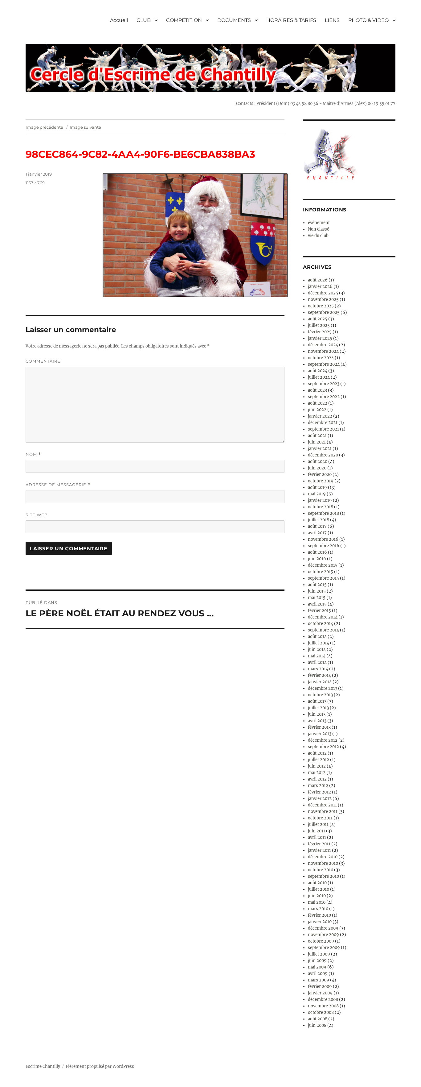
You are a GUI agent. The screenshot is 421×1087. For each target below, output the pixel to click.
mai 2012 (316, 772)
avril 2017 (317, 532)
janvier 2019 (320, 500)
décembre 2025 (323, 293)
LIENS (332, 20)
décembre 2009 (323, 928)
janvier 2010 (320, 921)
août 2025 (317, 319)
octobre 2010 (320, 870)
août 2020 (317, 461)
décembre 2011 (322, 805)
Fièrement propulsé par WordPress (100, 1066)
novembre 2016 (323, 539)
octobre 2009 (321, 941)
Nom (33, 454)
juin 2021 (317, 442)
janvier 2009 (320, 993)
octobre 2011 (320, 818)
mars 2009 (318, 980)
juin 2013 (316, 714)
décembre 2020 (323, 455)
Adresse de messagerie (58, 484)
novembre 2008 (323, 1006)
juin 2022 (317, 409)
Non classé (318, 229)
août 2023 (317, 390)
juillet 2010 (318, 889)
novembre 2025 (323, 299)
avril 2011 (317, 837)
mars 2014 (318, 669)
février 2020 (320, 474)
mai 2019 (317, 494)
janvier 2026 (320, 286)
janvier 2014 (320, 682)
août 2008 (317, 1019)
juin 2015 (317, 591)
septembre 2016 (323, 545)
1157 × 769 (35, 182)
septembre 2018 (323, 513)
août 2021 (317, 435)
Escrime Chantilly (43, 1066)
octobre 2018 (320, 507)
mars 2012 (318, 785)
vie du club (318, 235)
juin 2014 (317, 649)
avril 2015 (317, 604)
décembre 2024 (323, 345)
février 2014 (319, 675)
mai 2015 (316, 597)
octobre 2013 (320, 695)
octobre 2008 (321, 1012)
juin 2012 (317, 766)
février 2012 (319, 792)
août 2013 (317, 701)
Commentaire (43, 361)
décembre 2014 (322, 617)
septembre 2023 (323, 383)
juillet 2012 (318, 759)
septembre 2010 (323, 876)
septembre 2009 (324, 947)
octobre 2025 (321, 306)
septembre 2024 (324, 364)
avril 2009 (318, 973)
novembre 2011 (322, 811)
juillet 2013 (318, 707)
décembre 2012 (322, 740)
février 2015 (319, 610)
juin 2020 (317, 468)
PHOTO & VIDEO (368, 20)
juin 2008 (317, 1025)
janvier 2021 (320, 448)
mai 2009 (317, 967)
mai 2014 (316, 656)
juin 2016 (317, 558)
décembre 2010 (322, 857)
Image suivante (85, 127)
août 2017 (317, 526)
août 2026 (318, 280)
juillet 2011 (318, 824)
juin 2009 (317, 960)
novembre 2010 (323, 863)
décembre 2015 (322, 565)
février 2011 (319, 844)
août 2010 (317, 882)
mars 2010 (318, 908)
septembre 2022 (324, 396)
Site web (37, 514)
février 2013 (319, 727)
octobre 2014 (320, 623)
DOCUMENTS (234, 20)
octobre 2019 (320, 481)
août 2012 (317, 753)
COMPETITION (184, 20)
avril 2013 (317, 720)
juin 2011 (316, 831)
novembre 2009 (323, 934)
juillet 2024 (319, 377)
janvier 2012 (320, 798)
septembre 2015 (323, 578)
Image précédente (44, 127)
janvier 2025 (320, 338)
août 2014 (317, 636)
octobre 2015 (320, 571)
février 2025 (320, 332)
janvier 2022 (320, 416)
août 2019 (317, 487)
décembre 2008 (323, 999)
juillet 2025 (319, 325)
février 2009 (320, 986)
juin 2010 (317, 895)
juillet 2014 (318, 643)
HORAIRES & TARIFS (291, 20)
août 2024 (317, 370)
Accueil (119, 20)
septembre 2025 (324, 312)
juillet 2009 (319, 954)
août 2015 (317, 584)
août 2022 (317, 403)
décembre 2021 (322, 422)
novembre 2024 (323, 351)
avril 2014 (317, 662)
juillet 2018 (318, 520)
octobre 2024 (321, 357)
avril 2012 (317, 779)
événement (319, 222)
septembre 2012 (323, 746)
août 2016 (317, 552)
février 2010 (319, 915)
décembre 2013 (322, 688)
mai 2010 (316, 902)
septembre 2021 (323, 429)
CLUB (144, 20)
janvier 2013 (319, 733)
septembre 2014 (323, 630)
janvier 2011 (319, 850)
